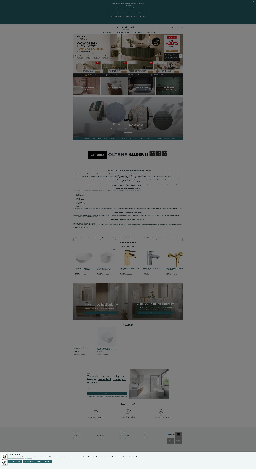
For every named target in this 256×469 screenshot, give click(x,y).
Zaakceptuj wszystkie (43, 461)
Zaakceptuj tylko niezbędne (12, 461)
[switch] (4, 464)
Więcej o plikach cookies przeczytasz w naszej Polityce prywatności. (17, 458)
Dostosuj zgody (29, 461)
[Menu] (7, 455)
